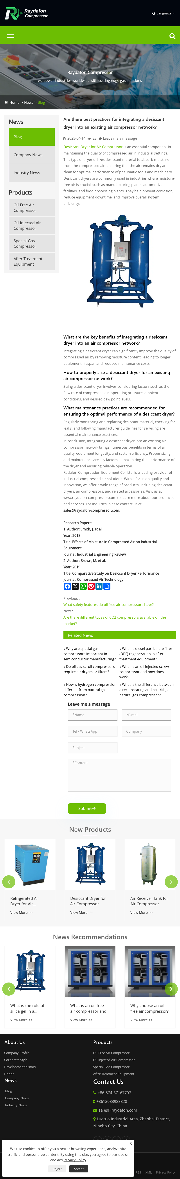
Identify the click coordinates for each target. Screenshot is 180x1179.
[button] (8, 881)
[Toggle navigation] (10, 36)
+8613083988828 (111, 1101)
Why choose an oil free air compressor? (149, 1008)
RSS (138, 1172)
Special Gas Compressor (25, 243)
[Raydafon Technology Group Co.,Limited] (26, 13)
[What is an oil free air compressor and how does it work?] (90, 971)
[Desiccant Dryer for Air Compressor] (119, 263)
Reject (57, 1169)
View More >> (21, 912)
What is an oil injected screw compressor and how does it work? (144, 671)
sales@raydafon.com (118, 1110)
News (28, 102)
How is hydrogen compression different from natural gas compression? (90, 689)
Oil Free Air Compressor (25, 207)
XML (149, 1172)
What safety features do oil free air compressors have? (108, 604)
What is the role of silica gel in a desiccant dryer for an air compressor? (28, 1008)
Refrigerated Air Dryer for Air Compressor (24, 901)
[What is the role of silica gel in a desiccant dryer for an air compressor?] (30, 971)
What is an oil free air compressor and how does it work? (88, 1008)
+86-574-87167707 (114, 1092)
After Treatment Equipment (28, 261)
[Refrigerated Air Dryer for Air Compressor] (30, 864)
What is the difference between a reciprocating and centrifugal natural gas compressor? (146, 689)
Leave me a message (120, 138)
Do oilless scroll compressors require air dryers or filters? (89, 669)
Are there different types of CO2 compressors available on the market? (114, 620)
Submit (86, 808)
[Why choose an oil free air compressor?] (150, 971)
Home (14, 102)
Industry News (27, 172)
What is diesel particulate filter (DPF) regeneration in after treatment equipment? (145, 653)
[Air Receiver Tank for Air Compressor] (150, 864)
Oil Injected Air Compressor (27, 225)
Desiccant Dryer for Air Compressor (93, 146)
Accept (79, 1169)
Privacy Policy (166, 1172)
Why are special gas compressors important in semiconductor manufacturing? (89, 653)
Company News (28, 154)
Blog (41, 102)
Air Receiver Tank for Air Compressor (149, 901)
